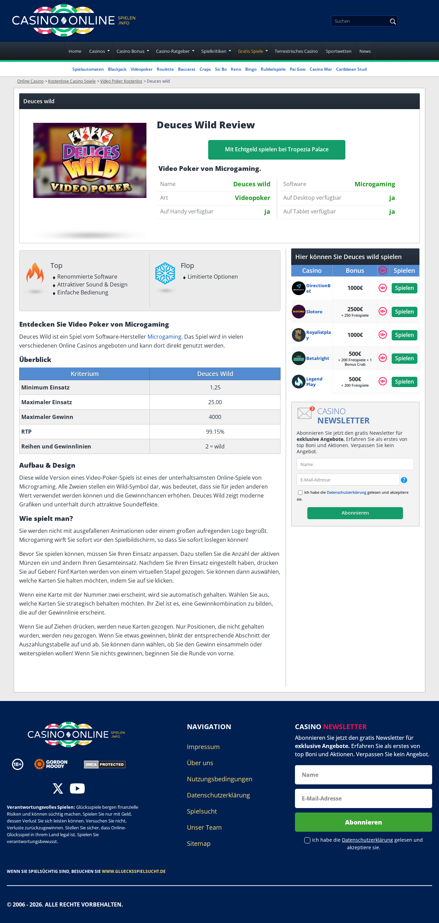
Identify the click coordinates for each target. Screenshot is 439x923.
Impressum (203, 747)
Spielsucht (202, 811)
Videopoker (142, 69)
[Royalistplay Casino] (299, 335)
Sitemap (199, 843)
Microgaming (164, 336)
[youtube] (77, 789)
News (365, 51)
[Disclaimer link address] (55, 764)
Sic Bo (221, 69)
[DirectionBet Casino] (299, 288)
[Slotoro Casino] (299, 311)
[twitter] (58, 789)
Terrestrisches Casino (296, 51)
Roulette (165, 69)
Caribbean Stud (351, 69)
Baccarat (186, 69)
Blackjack (117, 69)
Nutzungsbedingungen (219, 779)
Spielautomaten (88, 69)
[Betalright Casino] (299, 358)
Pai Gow (298, 69)
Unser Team (204, 827)
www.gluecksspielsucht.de (134, 871)
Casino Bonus (130, 51)
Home (75, 51)
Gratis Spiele (250, 51)
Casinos (97, 51)
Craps (205, 69)
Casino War (321, 69)
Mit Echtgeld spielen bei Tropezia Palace (277, 149)
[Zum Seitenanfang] (425, 913)
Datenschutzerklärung (346, 492)
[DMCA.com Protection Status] (105, 764)
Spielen (404, 288)
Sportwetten (339, 51)
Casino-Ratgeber (173, 51)
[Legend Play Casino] (299, 381)
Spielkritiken (213, 51)
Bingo (251, 69)
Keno (236, 69)
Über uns (200, 763)
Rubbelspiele (273, 69)
